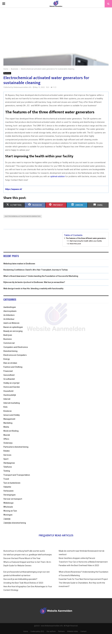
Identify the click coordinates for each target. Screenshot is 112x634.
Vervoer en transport (12, 499)
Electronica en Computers (15, 355)
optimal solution (57, 176)
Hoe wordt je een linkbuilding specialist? (20, 579)
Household (8, 391)
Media (6, 427)
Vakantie (7, 487)
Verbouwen (8, 491)
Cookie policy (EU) (37, 631)
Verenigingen (9, 495)
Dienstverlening (10, 351)
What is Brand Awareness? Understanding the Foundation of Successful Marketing (40, 276)
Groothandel (9, 379)
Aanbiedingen (9, 307)
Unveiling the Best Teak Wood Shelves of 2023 (23, 583)
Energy (6, 359)
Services (7, 455)
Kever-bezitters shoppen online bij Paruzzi (77, 558)
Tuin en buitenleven (11, 483)
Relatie (6, 451)
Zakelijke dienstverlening (14, 523)
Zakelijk (6, 519)
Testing (6, 471)
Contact (83, 631)
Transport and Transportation (16, 475)
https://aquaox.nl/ (13, 189)
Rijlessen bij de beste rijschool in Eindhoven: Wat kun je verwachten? (34, 282)
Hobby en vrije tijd (11, 383)
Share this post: (75, 244)
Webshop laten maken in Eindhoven (19, 264)
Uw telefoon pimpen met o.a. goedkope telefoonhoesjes (27, 555)
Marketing (7, 423)
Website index (72, 631)
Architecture (8, 315)
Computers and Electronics (15, 347)
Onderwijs (8, 443)
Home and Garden (11, 387)
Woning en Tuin (10, 511)
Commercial (9, 343)
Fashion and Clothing (12, 367)
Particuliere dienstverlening (15, 447)
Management (9, 419)
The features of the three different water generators (86, 238)
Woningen (7, 515)
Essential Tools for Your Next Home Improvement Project (83, 579)
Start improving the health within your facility (86, 241)
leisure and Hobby (11, 415)
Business (7, 73)
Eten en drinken (10, 363)
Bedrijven (7, 335)
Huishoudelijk (9, 395)
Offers (6, 439)
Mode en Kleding (11, 431)
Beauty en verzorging (13, 331)
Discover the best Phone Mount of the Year (21, 558)
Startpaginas (9, 463)
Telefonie (7, 467)
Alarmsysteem (10, 311)
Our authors (51, 631)
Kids (5, 407)
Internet (6, 399)
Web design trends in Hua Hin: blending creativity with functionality (33, 288)
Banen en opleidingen (13, 327)
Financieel (8, 371)
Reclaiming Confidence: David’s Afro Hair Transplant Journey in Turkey (35, 270)
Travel (6, 479)
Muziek (6, 435)
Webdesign (8, 503)
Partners (61, 631)
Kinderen (7, 411)
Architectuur (8, 319)
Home (25, 631)
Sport (5, 459)
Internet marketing (11, 403)
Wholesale (8, 507)
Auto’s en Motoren (11, 323)
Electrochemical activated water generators (23, 216)
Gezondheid (8, 375)
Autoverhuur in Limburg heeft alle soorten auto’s (24, 551)
